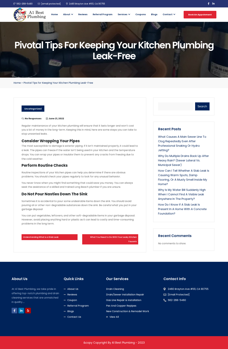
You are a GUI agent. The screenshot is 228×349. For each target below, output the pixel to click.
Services (123, 14)
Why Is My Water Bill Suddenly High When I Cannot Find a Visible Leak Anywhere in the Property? (182, 194)
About (67, 14)
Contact (168, 14)
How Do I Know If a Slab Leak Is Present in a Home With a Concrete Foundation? (182, 209)
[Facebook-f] (14, 310)
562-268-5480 (25, 3)
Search (202, 106)
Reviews (82, 14)
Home (54, 14)
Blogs (154, 14)
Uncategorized (33, 108)
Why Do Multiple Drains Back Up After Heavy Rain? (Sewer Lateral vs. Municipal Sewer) (183, 160)
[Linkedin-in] (21, 310)
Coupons (140, 14)
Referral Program (102, 14)
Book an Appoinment (200, 14)
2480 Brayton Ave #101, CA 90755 (87, 3)
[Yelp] (28, 310)
